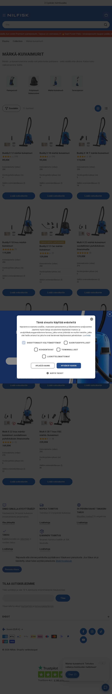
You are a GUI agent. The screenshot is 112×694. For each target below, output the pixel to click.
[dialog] (56, 347)
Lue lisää (87, 335)
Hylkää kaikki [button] (43, 366)
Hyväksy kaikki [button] (69, 366)
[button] (56, 373)
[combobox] (91, 319)
